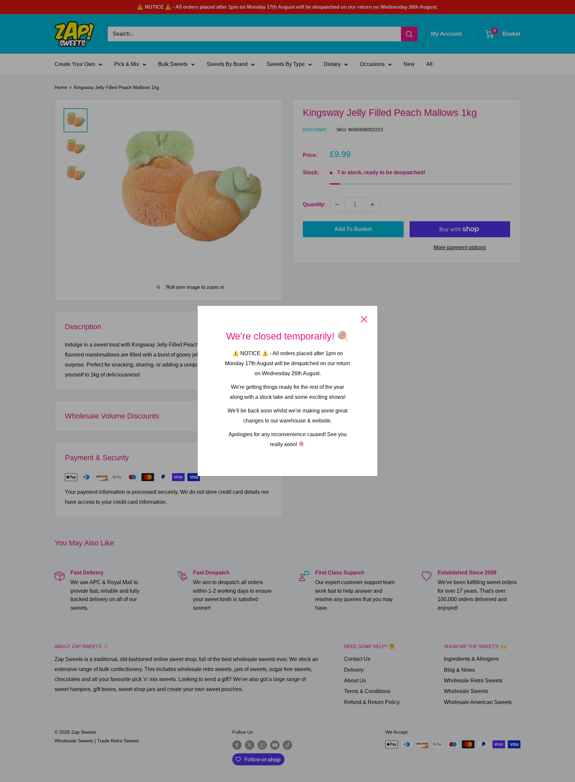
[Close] (364, 319)
